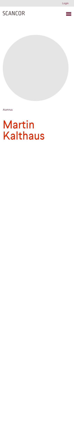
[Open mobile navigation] (68, 14)
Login (65, 3)
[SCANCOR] (14, 12)
